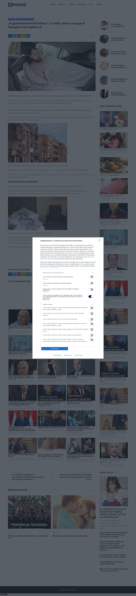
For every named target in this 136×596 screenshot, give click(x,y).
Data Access (68, 355)
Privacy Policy (78, 355)
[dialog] (68, 298)
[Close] (100, 241)
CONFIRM (54, 348)
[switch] (91, 276)
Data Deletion (58, 355)
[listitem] (68, 273)
